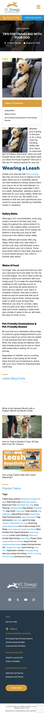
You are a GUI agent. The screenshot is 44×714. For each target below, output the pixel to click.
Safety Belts (9, 110)
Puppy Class (36, 538)
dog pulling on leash (20, 514)
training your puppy (22, 556)
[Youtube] (26, 599)
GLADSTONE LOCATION (16, 668)
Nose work (33, 535)
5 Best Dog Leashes (11, 499)
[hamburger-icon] (38, 7)
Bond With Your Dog (25, 505)
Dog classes (27, 508)
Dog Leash (20, 511)
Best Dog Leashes (29, 502)
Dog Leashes (31, 511)
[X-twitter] (18, 599)
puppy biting (25, 538)
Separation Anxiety (15, 550)
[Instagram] (33, 599)
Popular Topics (11, 488)
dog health (10, 511)
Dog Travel (17, 520)
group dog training (10, 526)
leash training (32, 174)
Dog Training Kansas (11, 517)
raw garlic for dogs (13, 547)
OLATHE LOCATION (14, 653)
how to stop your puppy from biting (21, 529)
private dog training (10, 538)
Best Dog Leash (14, 502)
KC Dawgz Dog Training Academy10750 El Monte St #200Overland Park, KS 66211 (19, 642)
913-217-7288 (11, 622)
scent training (28, 547)
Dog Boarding (15, 508)
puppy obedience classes (13, 541)
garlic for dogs (29, 520)
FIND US (13, 629)
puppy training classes (12, 544)
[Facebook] (10, 599)
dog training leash (29, 517)
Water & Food (10, 114)
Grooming (32, 523)
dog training (34, 514)
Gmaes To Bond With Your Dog (15, 523)
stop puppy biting (31, 550)
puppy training (30, 541)
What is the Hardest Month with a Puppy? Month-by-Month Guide (18, 409)
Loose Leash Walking (18, 535)
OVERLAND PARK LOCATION (18, 633)
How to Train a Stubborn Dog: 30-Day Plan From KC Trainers (20, 442)
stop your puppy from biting (14, 553)
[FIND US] (7, 629)
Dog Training (22, 29)
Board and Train (9, 505)
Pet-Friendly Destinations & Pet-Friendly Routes (21, 119)
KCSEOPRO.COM (34, 711)
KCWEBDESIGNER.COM (22, 711)
